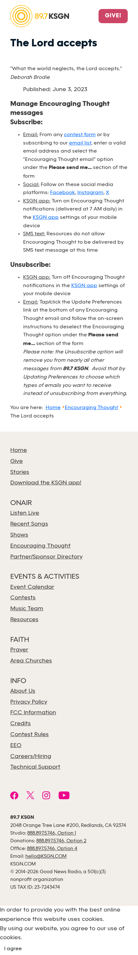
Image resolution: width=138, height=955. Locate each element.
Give (16, 461)
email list (80, 143)
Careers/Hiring (30, 757)
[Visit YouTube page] (64, 796)
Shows (19, 535)
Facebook (62, 192)
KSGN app (46, 217)
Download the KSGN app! (45, 483)
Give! (113, 16)
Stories (19, 472)
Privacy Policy (28, 702)
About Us (22, 691)
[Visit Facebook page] (14, 796)
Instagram (90, 192)
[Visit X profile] (30, 796)
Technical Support (35, 767)
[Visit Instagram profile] (46, 796)
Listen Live (24, 513)
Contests (23, 598)
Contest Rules (29, 735)
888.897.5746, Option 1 (51, 833)
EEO (16, 746)
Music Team (26, 609)
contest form (80, 134)
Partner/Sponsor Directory (46, 557)
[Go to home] (39, 16)
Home (18, 450)
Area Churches (31, 661)
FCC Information (33, 713)
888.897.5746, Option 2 (61, 841)
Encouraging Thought (40, 546)
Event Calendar (32, 587)
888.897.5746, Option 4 (52, 848)
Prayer (19, 650)
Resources (24, 620)
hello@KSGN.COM (45, 856)
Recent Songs (29, 524)
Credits (20, 724)
